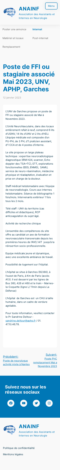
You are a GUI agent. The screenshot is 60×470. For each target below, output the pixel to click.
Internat (37, 29)
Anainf (29, 9)
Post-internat (40, 38)
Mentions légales (13, 454)
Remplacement (11, 46)
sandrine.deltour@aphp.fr (21, 320)
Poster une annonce (14, 29)
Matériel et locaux (13, 38)
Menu (51, 5)
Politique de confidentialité (19, 448)
